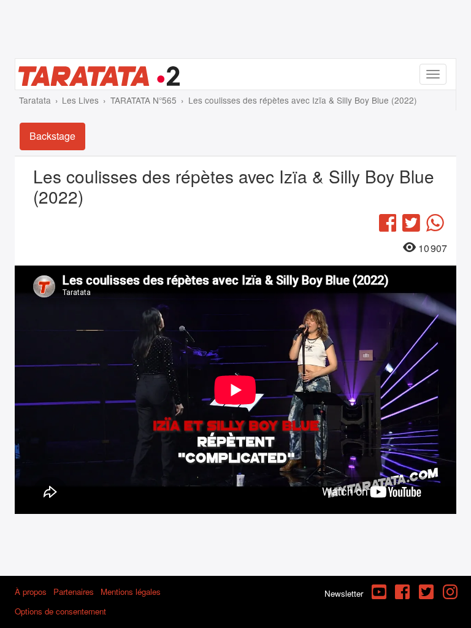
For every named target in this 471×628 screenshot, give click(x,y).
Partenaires (73, 591)
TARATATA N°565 (143, 100)
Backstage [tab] (52, 136)
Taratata (35, 100)
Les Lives (80, 100)
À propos (31, 591)
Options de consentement (60, 611)
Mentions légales (131, 591)
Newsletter (343, 593)
